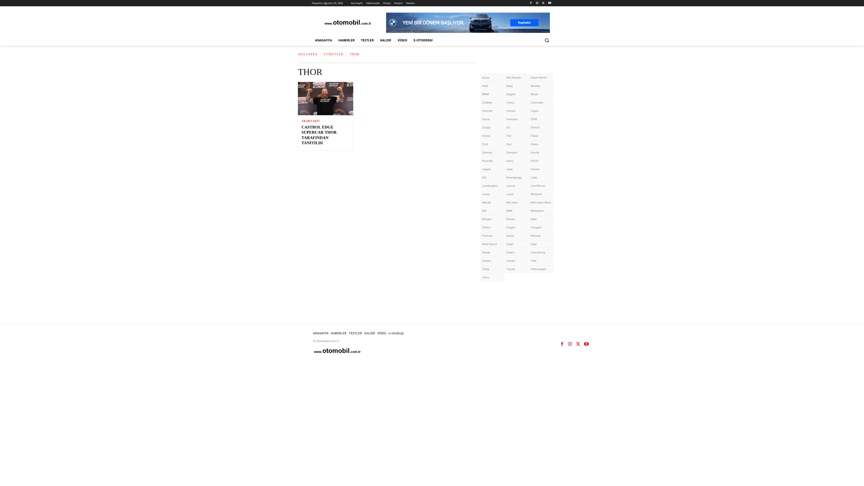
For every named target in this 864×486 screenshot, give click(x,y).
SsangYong (538, 252)
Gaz (509, 144)
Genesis (487, 152)
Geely (534, 144)
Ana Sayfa (307, 54)
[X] (543, 3)
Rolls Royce (489, 244)
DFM (534, 119)
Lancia (510, 185)
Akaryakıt (311, 121)
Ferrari (486, 135)
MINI (509, 210)
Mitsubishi (537, 210)
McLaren (512, 202)
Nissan (510, 219)
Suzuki (510, 260)
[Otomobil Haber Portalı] (348, 23)
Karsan (535, 169)
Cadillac (487, 102)
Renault (535, 235)
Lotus (509, 194)
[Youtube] (549, 3)
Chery (510, 102)
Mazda (486, 202)
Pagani (510, 227)
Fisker (534, 135)
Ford (485, 144)
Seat (534, 244)
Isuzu (509, 160)
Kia (484, 177)
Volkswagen (538, 269)
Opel (534, 219)
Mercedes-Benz (541, 202)
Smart (510, 252)
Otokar (486, 227)
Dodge (486, 127)
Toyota (510, 269)
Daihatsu (512, 119)
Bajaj (509, 86)
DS (508, 127)
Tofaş (485, 269)
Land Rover (538, 185)
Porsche (487, 235)
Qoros (510, 235)
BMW (485, 94)
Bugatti (510, 94)
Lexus (486, 194)
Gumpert (511, 152)
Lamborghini (490, 185)
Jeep (509, 169)
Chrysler (487, 110)
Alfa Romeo (513, 77)
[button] (546, 40)
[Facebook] (530, 3)
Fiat (508, 135)
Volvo (485, 277)
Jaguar (486, 169)
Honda (535, 152)
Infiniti (534, 160)
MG (484, 210)
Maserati (536, 194)
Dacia (486, 119)
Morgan (487, 219)
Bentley (535, 86)
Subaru (486, 260)
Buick (534, 94)
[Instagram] (537, 3)
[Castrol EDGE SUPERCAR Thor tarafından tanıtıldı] (325, 98)
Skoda (486, 252)
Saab (509, 244)
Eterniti (535, 127)
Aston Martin (539, 77)
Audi (485, 86)
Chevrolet (537, 102)
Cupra (534, 110)
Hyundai (487, 160)
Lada (534, 177)
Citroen (511, 110)
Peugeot (536, 227)
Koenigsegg (513, 177)
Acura (486, 77)
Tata (533, 260)
